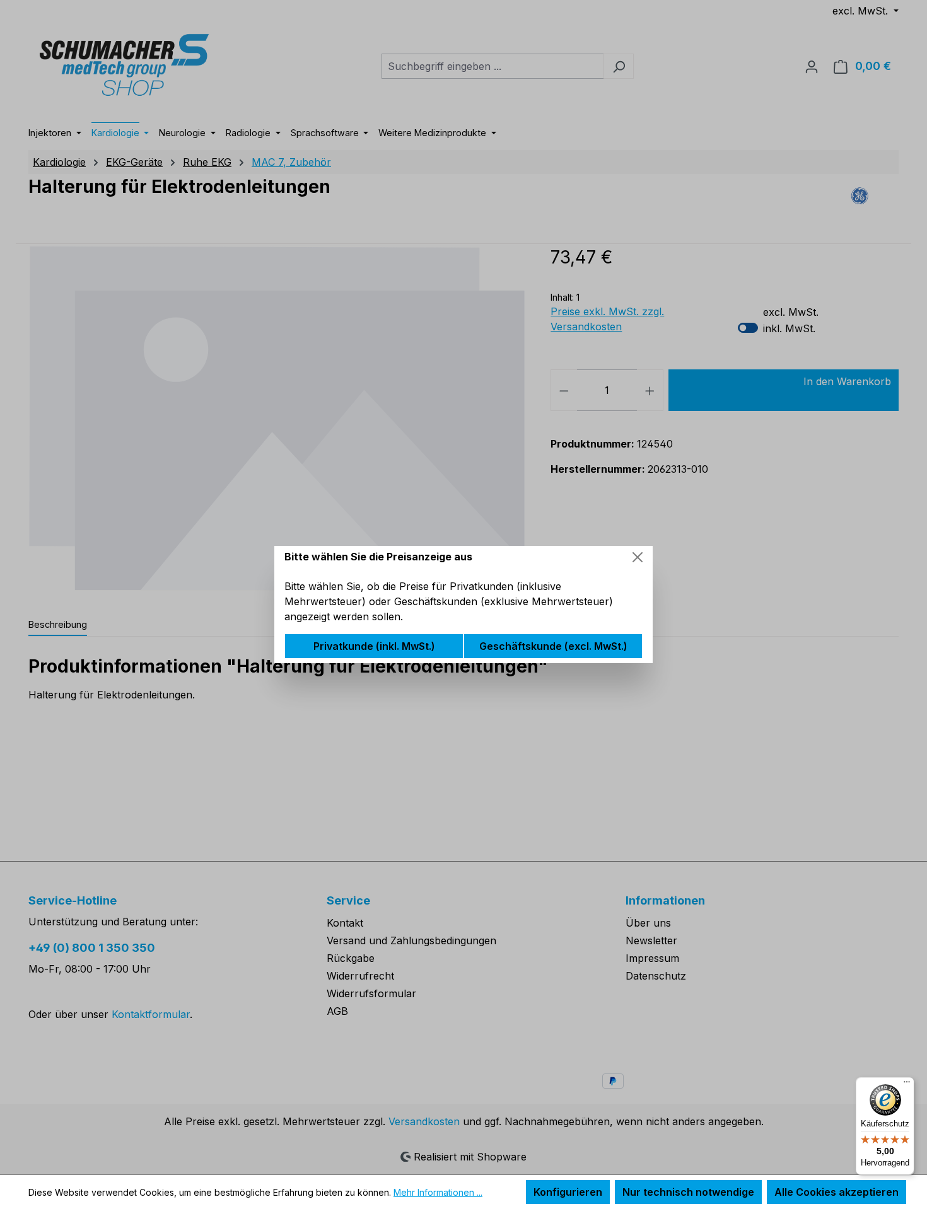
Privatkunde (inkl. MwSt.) (374, 646)
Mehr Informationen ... (438, 1192)
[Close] (637, 557)
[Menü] (906, 1084)
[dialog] (463, 604)
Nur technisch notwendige (688, 1192)
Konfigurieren (567, 1192)
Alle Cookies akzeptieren (836, 1192)
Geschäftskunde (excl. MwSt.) (553, 646)
